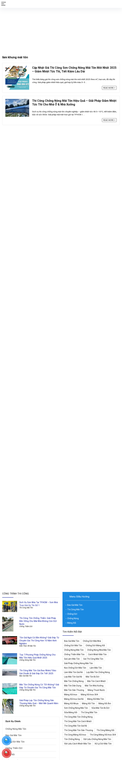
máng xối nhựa (71, 703)
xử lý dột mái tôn (103, 743)
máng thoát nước (96, 690)
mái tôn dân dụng (72, 685)
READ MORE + (109, 88)
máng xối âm (104, 703)
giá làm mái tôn (72, 659)
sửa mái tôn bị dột (101, 708)
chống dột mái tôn (73, 645)
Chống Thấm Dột (25, 626)
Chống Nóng (73, 618)
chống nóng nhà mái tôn (99, 650)
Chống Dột (72, 614)
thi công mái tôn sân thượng (78, 730)
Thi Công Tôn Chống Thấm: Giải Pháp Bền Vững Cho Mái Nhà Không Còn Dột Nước (38, 621)
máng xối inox (70, 694)
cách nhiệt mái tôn (97, 654)
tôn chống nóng (72, 739)
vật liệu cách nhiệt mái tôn (77, 743)
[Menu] (3, 4)
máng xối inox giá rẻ (74, 699)
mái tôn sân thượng (74, 690)
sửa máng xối (70, 712)
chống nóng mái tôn (74, 650)
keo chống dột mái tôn (75, 668)
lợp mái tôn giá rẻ (73, 677)
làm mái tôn (96, 668)
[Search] (117, 4)
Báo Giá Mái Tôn (25, 676)
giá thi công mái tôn (93, 659)
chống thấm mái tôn (74, 654)
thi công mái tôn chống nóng (78, 717)
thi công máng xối (105, 730)
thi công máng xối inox (75, 735)
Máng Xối (71, 623)
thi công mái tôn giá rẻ (75, 726)
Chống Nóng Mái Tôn (27, 660)
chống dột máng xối (95, 645)
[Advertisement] (61, 30)
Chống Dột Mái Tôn (15, 741)
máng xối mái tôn (95, 699)
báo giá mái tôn (71, 641)
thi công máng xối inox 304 (103, 735)
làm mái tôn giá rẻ (73, 672)
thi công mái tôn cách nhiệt (78, 721)
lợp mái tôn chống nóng (98, 672)
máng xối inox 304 (89, 694)
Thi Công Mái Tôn (26, 608)
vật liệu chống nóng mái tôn (97, 739)
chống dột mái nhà (92, 641)
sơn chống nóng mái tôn (76, 708)
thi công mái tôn (89, 712)
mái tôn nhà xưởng (94, 685)
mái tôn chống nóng (74, 681)
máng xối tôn (88, 703)
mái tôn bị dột (92, 677)
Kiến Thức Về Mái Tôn (27, 646)
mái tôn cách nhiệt (96, 681)
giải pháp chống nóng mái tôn (78, 663)
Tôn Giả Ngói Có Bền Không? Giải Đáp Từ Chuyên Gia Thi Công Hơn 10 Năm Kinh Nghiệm (39, 640)
